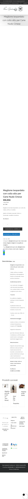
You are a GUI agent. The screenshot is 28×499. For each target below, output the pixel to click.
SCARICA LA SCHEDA (15, 371)
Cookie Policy (16, 469)
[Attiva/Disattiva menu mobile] (25, 13)
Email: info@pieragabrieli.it (19, 1)
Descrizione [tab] (5, 261)
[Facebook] (15, 251)
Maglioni (9, 243)
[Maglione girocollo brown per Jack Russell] (5, 385)
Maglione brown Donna (23, 393)
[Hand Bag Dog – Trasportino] (14, 385)
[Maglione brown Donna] (22, 385)
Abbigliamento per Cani (14, 241)
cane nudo (15, 249)
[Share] (15, 254)
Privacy (10, 469)
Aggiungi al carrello (12, 229)
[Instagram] (5, 437)
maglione (21, 249)
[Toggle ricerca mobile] (22, 13)
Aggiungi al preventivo (11, 234)
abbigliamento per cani (11, 247)
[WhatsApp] (15, 252)
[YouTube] (7, 434)
